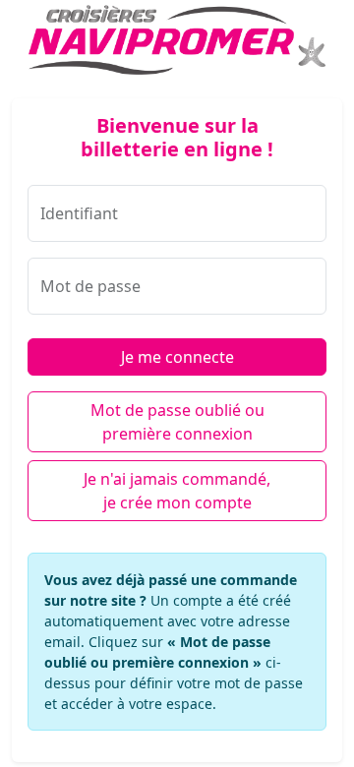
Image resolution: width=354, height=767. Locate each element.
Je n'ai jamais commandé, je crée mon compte (177, 490)
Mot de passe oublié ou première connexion (177, 421)
